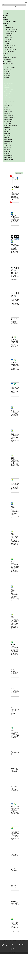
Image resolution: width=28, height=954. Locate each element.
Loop (12, 886)
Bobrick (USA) (7, 113)
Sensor (7, 43)
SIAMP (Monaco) (8, 99)
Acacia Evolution (14, 244)
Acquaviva (13, 216)
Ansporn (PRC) (8, 107)
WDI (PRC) (7, 129)
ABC (12, 751)
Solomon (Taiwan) (8, 155)
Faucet (16, 168)
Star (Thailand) (7, 97)
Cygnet (12, 319)
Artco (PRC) (7, 109)
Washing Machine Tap (10, 49)
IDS (11, 340)
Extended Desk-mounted (14, 169)
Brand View (19, 173)
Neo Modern (13, 192)
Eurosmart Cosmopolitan (13, 708)
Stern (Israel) (7, 93)
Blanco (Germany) (8, 141)
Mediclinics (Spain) (9, 115)
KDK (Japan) (7, 127)
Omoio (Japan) (7, 123)
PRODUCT (11, 168)
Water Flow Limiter (9, 51)
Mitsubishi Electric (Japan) (10, 125)
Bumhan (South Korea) (9, 117)
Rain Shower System (10, 45)
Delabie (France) (8, 105)
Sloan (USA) (7, 103)
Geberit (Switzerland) (9, 101)
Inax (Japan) (7, 85)
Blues (12, 830)
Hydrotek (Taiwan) (8, 157)
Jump (12, 853)
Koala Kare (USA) (8, 119)
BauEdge (12, 410)
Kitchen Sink (8, 41)
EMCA (5, 95)
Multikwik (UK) (7, 151)
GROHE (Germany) (9, 89)
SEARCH (14, 6)
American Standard (9, 83)
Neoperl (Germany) (8, 111)
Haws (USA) (7, 131)
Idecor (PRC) (7, 143)
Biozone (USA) (7, 147)
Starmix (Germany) (8, 159)
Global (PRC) (7, 145)
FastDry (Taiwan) (8, 139)
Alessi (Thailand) (8, 91)
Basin (6, 25)
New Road (13, 902)
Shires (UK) (7, 153)
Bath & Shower (9, 37)
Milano (12, 363)
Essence (12, 482)
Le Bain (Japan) (8, 121)
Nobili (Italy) (7, 87)
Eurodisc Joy (13, 670)
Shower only (8, 39)
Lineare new (13, 731)
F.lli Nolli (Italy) (7, 135)
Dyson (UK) (7, 137)
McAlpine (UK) (7, 149)
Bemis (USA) (7, 133)
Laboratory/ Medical (10, 47)
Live (11, 869)
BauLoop (12, 458)
